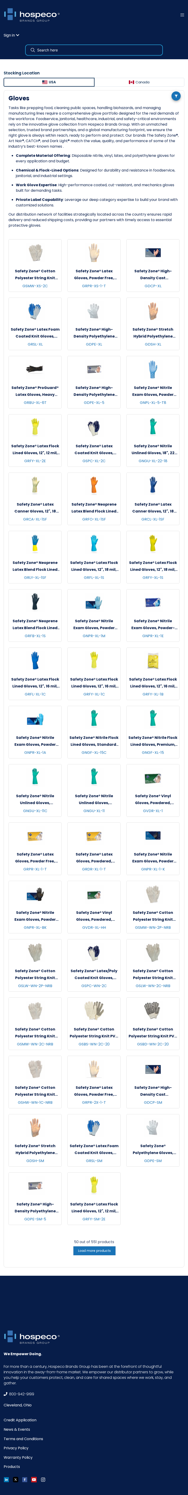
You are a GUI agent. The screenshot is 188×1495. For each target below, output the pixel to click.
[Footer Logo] (33, 1337)
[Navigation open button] (182, 15)
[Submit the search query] (32, 50)
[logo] (33, 15)
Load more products (94, 1250)
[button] (11, 35)
